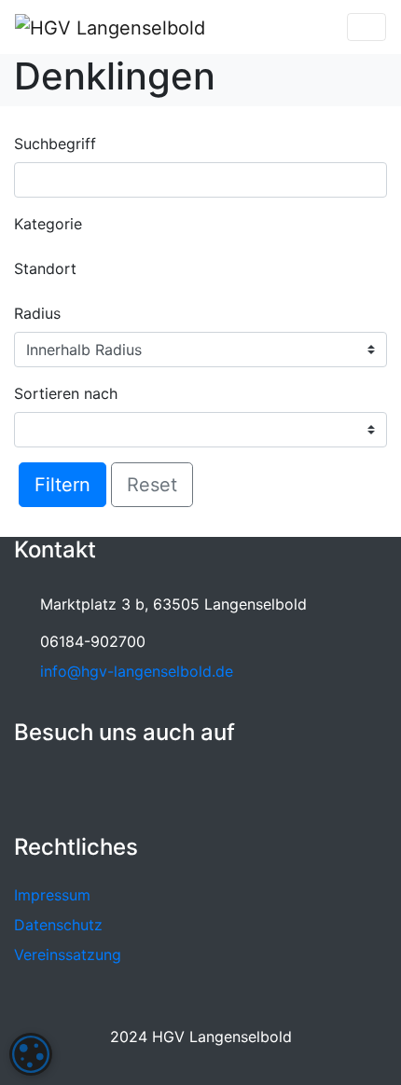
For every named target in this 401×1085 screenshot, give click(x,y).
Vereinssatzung (67, 954)
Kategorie (48, 223)
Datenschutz (58, 924)
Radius (37, 313)
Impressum (52, 895)
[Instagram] (72, 786)
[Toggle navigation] (366, 27)
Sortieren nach (66, 393)
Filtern (62, 485)
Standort (45, 268)
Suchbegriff (55, 143)
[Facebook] (31, 786)
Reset (152, 485)
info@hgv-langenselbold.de (136, 671)
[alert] (30, 1054)
